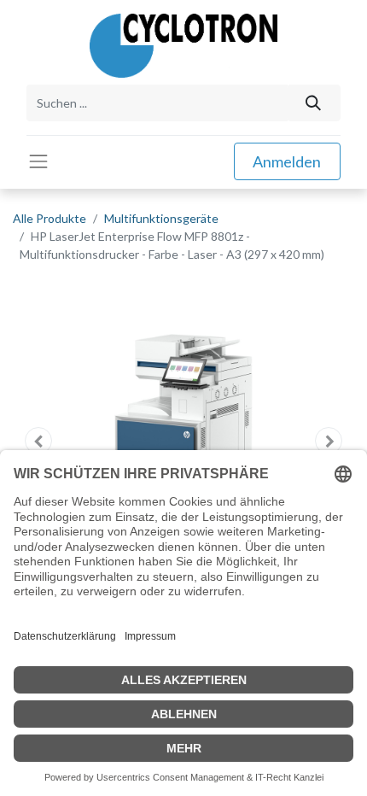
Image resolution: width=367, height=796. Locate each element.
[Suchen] (314, 103)
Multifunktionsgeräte (161, 218)
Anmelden (287, 161)
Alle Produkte (49, 218)
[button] (38, 440)
